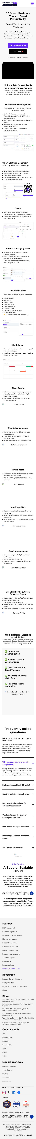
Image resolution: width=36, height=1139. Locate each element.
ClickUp (5, 1041)
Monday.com (7, 1037)
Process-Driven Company (12, 979)
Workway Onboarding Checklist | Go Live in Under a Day (18, 1000)
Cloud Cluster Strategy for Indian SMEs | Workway (17, 1005)
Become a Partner (9, 1066)
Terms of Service (23, 1126)
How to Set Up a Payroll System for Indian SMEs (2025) (15, 1010)
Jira (3, 1034)
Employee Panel (8, 965)
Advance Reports (8, 958)
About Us (5, 1077)
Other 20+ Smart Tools (11, 969)
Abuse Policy (18, 1131)
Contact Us (6, 1081)
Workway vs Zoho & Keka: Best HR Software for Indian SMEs (15, 1024)
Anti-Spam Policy (11, 1126)
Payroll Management (10, 946)
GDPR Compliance (22, 1129)
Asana (4, 1052)
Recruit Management (10, 950)
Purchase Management (11, 954)
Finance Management (10, 939)
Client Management (9, 932)
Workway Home (8, 1124)
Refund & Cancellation (22, 1127)
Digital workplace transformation (14, 986)
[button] (32, 3)
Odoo (4, 1056)
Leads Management (9, 943)
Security (17, 1124)
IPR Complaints (26, 1124)
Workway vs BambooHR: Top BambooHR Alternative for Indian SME (18, 1019)
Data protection (8, 983)
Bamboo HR (6, 1045)
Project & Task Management (12, 935)
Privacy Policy (9, 1127)
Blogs (4, 990)
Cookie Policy (10, 1129)
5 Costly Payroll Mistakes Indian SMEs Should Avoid (16, 1014)
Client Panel (6, 961)
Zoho (4, 1049)
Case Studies (7, 1070)
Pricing (5, 1074)
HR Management (8, 928)
